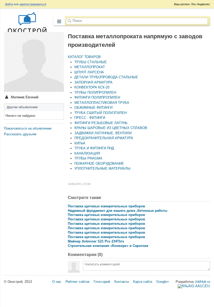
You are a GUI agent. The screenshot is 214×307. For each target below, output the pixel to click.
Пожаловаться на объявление (27, 128)
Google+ (162, 282)
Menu (59, 21)
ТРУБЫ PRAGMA (88, 158)
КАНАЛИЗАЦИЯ (87, 153)
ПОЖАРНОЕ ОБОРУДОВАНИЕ (99, 163)
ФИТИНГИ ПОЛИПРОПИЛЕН (97, 97)
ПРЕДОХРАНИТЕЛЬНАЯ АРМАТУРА (103, 138)
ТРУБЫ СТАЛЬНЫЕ (90, 62)
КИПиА (79, 143)
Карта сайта (142, 282)
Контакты (121, 282)
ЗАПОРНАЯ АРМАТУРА (93, 82)
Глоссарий (102, 282)
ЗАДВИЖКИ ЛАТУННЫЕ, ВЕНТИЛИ (103, 133)
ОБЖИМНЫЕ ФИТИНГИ (93, 108)
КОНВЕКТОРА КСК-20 (91, 87)
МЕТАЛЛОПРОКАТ (89, 67)
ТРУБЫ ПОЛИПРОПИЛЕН (95, 92)
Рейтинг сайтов (78, 282)
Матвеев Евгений (24, 97)
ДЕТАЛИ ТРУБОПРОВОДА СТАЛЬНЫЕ (106, 77)
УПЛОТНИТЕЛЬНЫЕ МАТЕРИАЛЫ (102, 168)
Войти (9, 4)
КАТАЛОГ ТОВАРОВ (84, 57)
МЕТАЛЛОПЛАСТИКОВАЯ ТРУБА (101, 103)
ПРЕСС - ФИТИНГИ (89, 118)
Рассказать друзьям (20, 134)
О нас (56, 282)
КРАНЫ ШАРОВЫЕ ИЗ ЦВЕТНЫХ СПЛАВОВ (110, 128)
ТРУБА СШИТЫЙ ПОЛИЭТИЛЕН (100, 113)
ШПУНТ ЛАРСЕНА (89, 72)
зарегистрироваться (32, 4)
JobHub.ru (202, 282)
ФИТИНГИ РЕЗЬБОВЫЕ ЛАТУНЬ (101, 123)
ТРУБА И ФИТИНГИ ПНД (94, 148)
